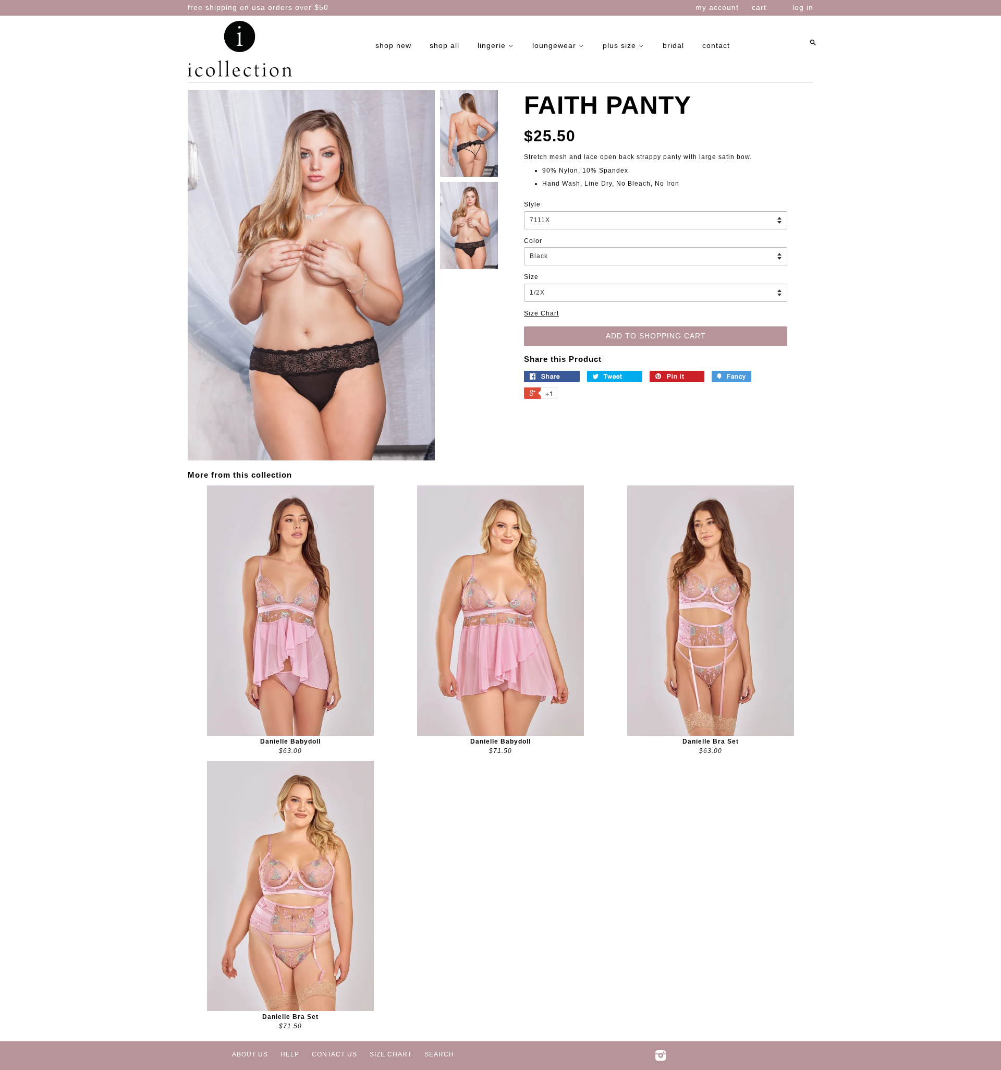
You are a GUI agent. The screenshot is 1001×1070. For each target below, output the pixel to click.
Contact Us (334, 1054)
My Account (717, 7)
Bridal (673, 45)
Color (533, 241)
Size (531, 277)
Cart (759, 7)
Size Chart (541, 313)
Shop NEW (393, 45)
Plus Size (621, 45)
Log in (802, 7)
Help (289, 1054)
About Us (250, 1054)
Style (532, 204)
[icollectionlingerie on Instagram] (661, 1058)
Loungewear (555, 45)
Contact (716, 45)
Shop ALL (444, 45)
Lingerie (493, 45)
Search (439, 1054)
